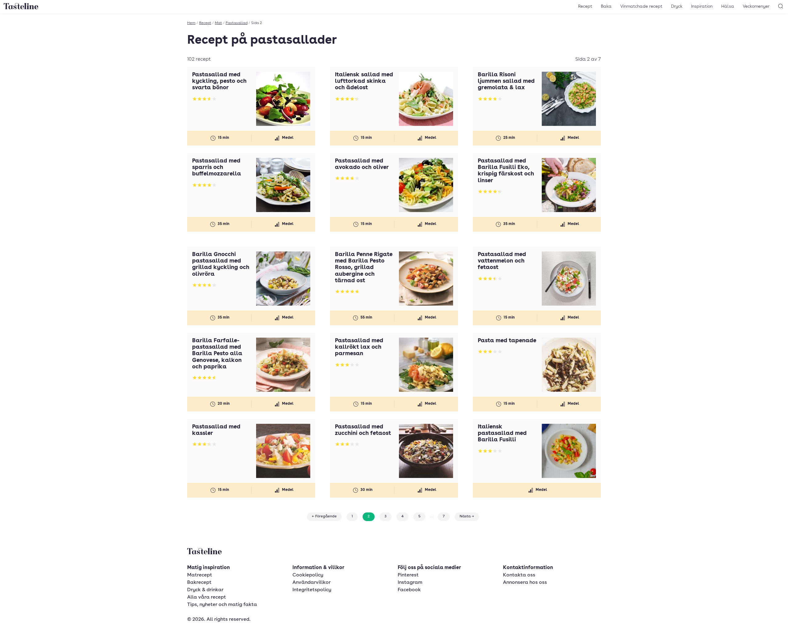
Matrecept (199, 575)
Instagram (410, 582)
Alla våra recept (206, 597)
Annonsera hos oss (525, 582)
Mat (218, 23)
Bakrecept (199, 582)
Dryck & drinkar (205, 590)
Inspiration (702, 6)
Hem (191, 23)
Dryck (676, 6)
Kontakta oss (519, 575)
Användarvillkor (311, 582)
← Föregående (324, 516)
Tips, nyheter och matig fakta (222, 604)
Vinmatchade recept (641, 6)
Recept (585, 6)
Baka (606, 6)
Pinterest (408, 575)
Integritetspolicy (311, 590)
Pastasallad (236, 23)
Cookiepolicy (307, 575)
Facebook (409, 590)
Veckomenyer (756, 6)
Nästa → (467, 516)
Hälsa (727, 6)
